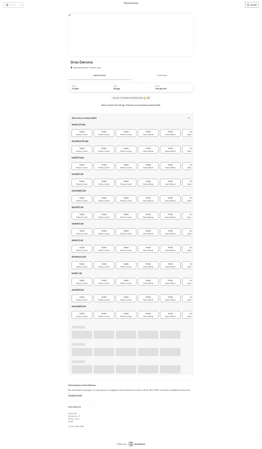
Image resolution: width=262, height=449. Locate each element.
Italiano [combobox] (13, 5)
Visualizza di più (75, 445)
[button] (89, 87)
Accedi (253, 5)
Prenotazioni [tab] (99, 75)
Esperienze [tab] (162, 75)
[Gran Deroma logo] (131, 5)
